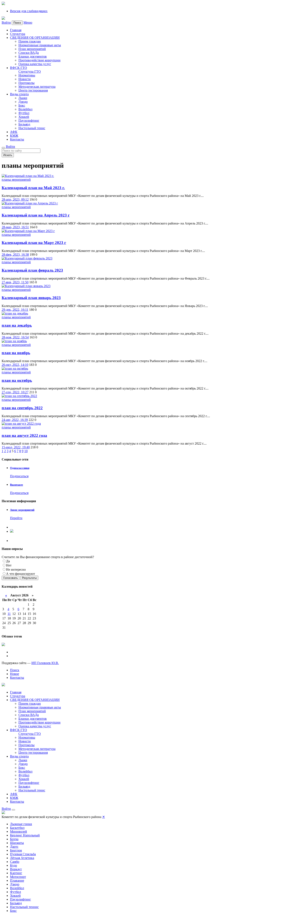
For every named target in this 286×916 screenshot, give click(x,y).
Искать (7, 155)
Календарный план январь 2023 (31, 297)
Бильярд (24, 124)
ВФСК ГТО (18, 68)
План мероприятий (32, 49)
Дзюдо (23, 101)
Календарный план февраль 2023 (32, 270)
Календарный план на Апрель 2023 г (36, 215)
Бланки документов (32, 56)
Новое (14, 674)
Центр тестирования (33, 90)
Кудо (13, 865)
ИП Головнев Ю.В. (45, 663)
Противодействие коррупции (39, 60)
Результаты (29, 577)
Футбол (23, 113)
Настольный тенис (31, 128)
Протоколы (26, 83)
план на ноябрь (16, 353)
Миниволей (18, 831)
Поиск (14, 670)
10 (26, 451)
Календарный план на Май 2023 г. (33, 188)
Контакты (17, 139)
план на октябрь (17, 380)
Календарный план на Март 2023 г (34, 242)
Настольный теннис (24, 907)
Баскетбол (17, 828)
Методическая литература (36, 86)
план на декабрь (17, 325)
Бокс (21, 105)
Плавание (17, 880)
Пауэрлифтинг (28, 120)
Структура (17, 34)
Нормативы (26, 75)
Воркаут (16, 869)
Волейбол (25, 109)
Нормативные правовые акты (39, 45)
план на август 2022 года (24, 435)
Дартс (14, 846)
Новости (24, 79)
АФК (13, 132)
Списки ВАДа (28, 52)
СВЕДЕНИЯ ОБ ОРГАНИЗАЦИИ (35, 37)
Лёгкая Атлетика (22, 858)
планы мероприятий (16, 179)
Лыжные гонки (21, 824)
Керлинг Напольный (25, 835)
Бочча (14, 839)
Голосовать (10, 577)
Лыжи (22, 98)
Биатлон (16, 850)
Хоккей (23, 117)
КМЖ (14, 135)
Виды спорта (19, 94)
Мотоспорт (18, 877)
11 (9, 613)
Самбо (14, 861)
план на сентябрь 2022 (22, 408)
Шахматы (17, 843)
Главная (15, 30)
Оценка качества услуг (34, 64)
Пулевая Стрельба (23, 854)
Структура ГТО (29, 71)
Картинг (16, 873)
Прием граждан (29, 41)
